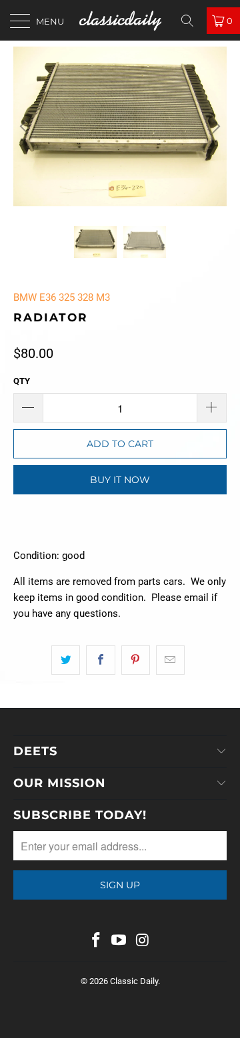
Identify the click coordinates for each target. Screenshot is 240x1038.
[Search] (192, 21)
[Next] (214, 126)
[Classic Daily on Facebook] (96, 941)
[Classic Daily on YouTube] (119, 941)
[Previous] (26, 126)
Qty (21, 381)
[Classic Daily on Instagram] (143, 941)
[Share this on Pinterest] (135, 660)
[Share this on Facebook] (100, 660)
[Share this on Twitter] (65, 660)
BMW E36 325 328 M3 (61, 297)
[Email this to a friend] (170, 660)
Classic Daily (134, 981)
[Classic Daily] (120, 20)
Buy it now (120, 480)
